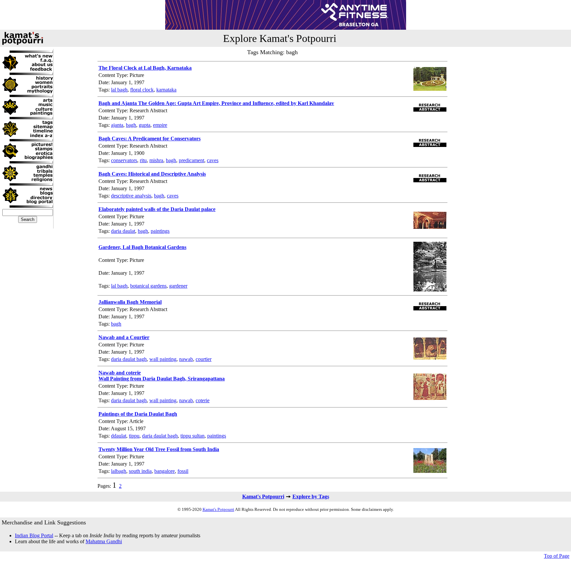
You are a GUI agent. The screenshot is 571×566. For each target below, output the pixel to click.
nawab (186, 359)
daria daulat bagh (129, 359)
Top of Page (556, 556)
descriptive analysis (131, 195)
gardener (178, 286)
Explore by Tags (310, 496)
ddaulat (118, 436)
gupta (144, 125)
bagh (131, 125)
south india (140, 471)
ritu (143, 160)
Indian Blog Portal (34, 535)
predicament (191, 160)
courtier (203, 359)
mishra (156, 160)
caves (212, 160)
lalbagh (118, 471)
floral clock (142, 89)
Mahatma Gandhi (104, 541)
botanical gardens (148, 286)
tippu (134, 436)
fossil (182, 471)
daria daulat (123, 231)
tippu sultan (192, 436)
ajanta (117, 125)
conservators (124, 160)
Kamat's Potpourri (263, 496)
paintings (160, 231)
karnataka (166, 89)
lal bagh (119, 89)
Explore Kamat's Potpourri (279, 38)
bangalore (164, 471)
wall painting (162, 359)
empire (160, 125)
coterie (202, 400)
